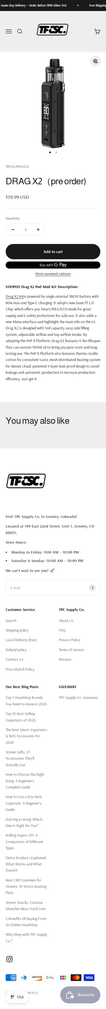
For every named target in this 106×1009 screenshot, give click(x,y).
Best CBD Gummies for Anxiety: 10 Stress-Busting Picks (26, 886)
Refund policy (16, 649)
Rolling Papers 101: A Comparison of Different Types (24, 841)
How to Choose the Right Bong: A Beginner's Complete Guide (25, 781)
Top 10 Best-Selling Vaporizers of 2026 (21, 716)
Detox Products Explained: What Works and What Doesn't (26, 864)
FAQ (62, 630)
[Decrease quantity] (13, 229)
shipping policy (17, 630)
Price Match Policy (20, 669)
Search (11, 620)
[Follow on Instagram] (9, 959)
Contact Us (14, 659)
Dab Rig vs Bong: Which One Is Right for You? (24, 822)
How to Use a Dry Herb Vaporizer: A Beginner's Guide (24, 803)
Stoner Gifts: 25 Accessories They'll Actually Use (20, 758)
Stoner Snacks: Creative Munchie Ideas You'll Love (26, 905)
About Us (66, 620)
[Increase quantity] (38, 229)
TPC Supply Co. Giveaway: (79, 697)
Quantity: (13, 218)
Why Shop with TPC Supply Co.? (26, 937)
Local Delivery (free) (21, 639)
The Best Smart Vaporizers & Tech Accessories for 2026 (26, 736)
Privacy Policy (69, 639)
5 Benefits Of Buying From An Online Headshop (26, 921)
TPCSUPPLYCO (17, 166)
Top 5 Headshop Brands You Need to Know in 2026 (26, 700)
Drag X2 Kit (15, 296)
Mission (65, 659)
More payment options (53, 273)
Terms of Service (71, 649)
